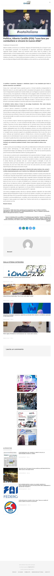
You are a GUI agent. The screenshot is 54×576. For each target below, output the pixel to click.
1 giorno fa (24, 504)
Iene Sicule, (21, 457)
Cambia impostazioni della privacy (27, 569)
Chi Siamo (20, 572)
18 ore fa (24, 473)
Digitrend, (5, 281)
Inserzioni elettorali (37, 572)
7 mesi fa (8, 319)
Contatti (47, 572)
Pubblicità (27, 572)
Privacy (14, 572)
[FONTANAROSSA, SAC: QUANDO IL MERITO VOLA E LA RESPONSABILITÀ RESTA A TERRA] (35, 455)
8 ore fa (24, 457)
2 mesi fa (8, 281)
